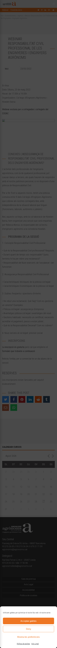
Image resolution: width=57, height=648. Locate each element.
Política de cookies (23, 644)
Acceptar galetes (28, 621)
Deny (28, 629)
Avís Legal (35, 644)
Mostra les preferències (28, 637)
